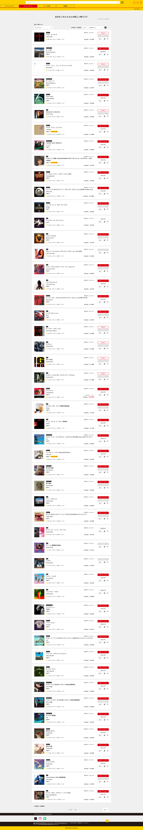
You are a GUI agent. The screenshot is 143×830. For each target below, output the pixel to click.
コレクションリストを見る (103, 18)
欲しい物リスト (137, 9)
